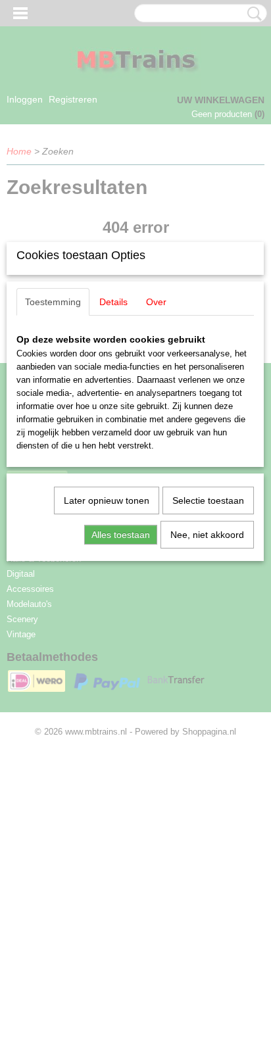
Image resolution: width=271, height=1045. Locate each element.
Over (156, 302)
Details (113, 302)
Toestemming (53, 302)
